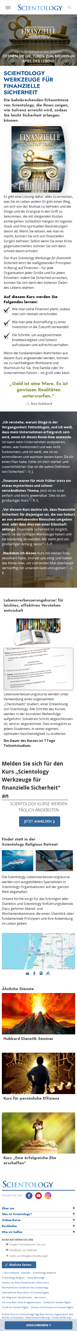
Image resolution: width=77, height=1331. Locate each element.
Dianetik (25, 1272)
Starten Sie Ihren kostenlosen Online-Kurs (25, 1282)
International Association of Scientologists (25, 1292)
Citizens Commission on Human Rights (52, 1307)
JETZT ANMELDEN (38, 821)
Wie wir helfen (12, 1232)
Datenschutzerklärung (37, 1317)
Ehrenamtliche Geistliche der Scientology (25, 1287)
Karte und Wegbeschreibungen (28, 1256)
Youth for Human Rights (15, 1307)
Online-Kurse (11, 1220)
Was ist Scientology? (17, 1214)
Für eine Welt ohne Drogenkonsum (21, 1302)
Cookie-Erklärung (61, 1317)
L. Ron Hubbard (10, 1272)
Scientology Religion (13, 1277)
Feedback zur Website (23, 1250)
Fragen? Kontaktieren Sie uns (27, 1244)
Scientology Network (44, 1272)
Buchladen (9, 1226)
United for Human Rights (57, 1302)
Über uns (8, 1208)
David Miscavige (36, 1277)
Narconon (40, 1297)
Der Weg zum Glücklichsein (17, 1297)
